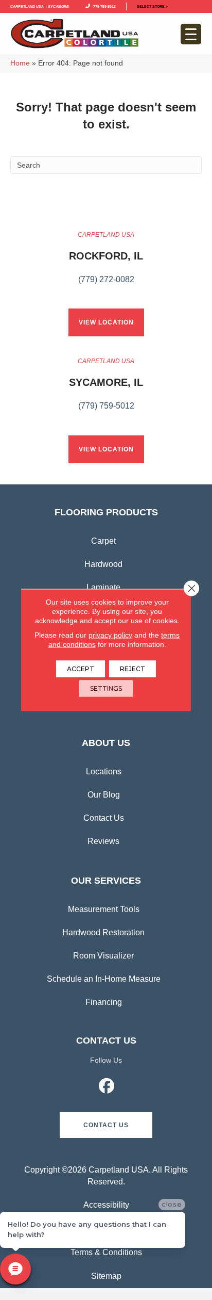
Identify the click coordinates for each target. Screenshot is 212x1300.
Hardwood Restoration (103, 932)
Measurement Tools (103, 909)
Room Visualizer (103, 955)
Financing (103, 1002)
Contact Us (103, 818)
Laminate (103, 587)
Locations (103, 771)
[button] (106, 1125)
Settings (106, 688)
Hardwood (103, 564)
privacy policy (110, 635)
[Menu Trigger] (191, 34)
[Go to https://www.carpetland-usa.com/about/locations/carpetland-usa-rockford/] (106, 263)
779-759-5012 (103, 6)
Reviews (103, 841)
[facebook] (107, 1087)
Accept (80, 669)
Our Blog (103, 794)
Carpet (103, 541)
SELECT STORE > (152, 6)
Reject (132, 669)
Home (20, 63)
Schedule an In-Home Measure (104, 978)
